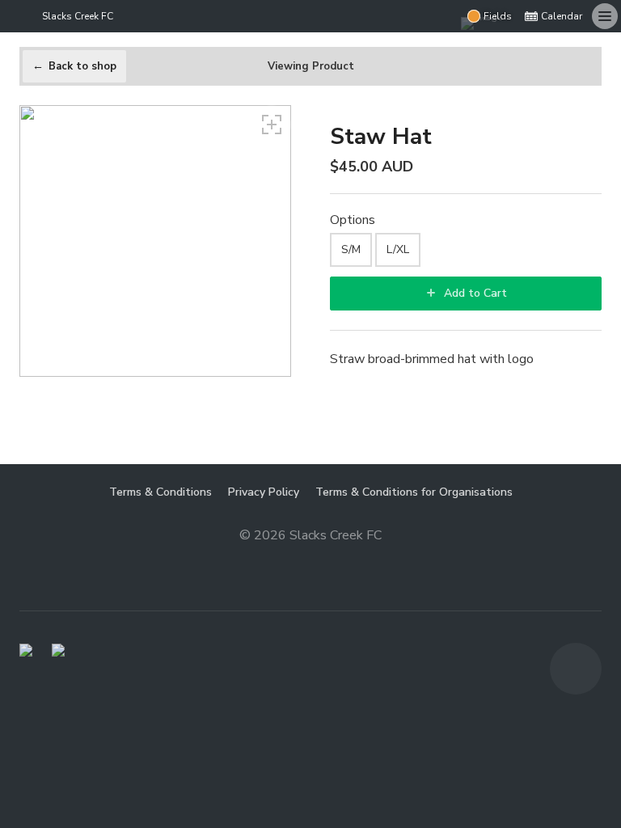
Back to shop (82, 66)
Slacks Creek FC (77, 16)
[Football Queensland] (25, 650)
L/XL (398, 249)
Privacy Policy (263, 492)
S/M (351, 249)
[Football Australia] (58, 650)
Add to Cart (474, 293)
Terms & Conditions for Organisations (414, 492)
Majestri (310, 560)
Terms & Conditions (160, 492)
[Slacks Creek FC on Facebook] (445, 16)
